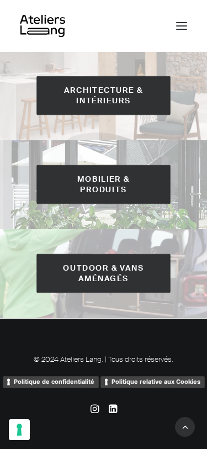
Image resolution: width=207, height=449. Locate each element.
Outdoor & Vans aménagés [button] (104, 273)
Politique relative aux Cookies (156, 381)
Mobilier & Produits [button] (104, 184)
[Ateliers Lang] (42, 26)
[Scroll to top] (185, 426)
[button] (181, 26)
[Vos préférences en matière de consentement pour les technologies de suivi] (19, 429)
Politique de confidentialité (54, 381)
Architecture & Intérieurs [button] (104, 95)
